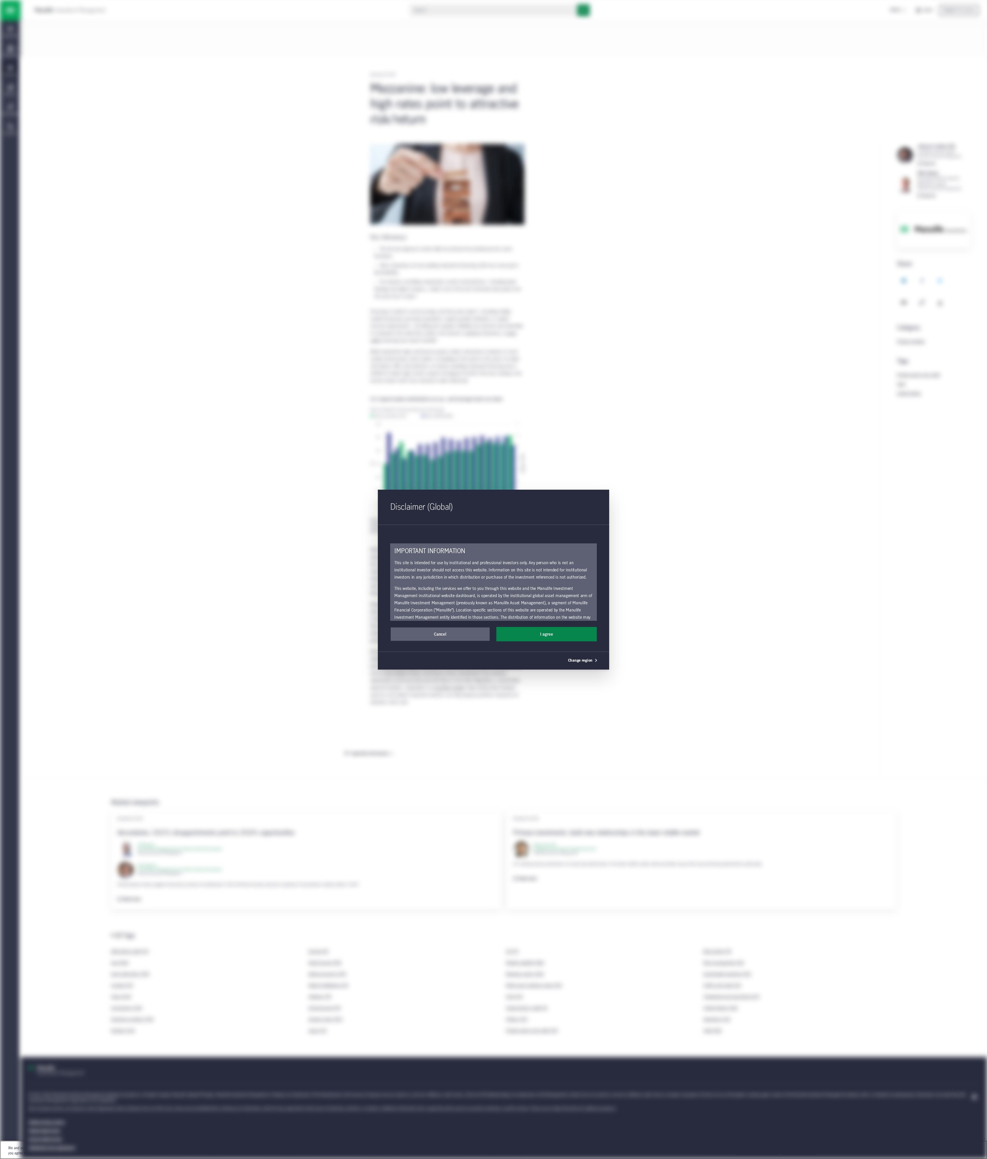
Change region (580, 660)
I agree (546, 634)
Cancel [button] (440, 634)
